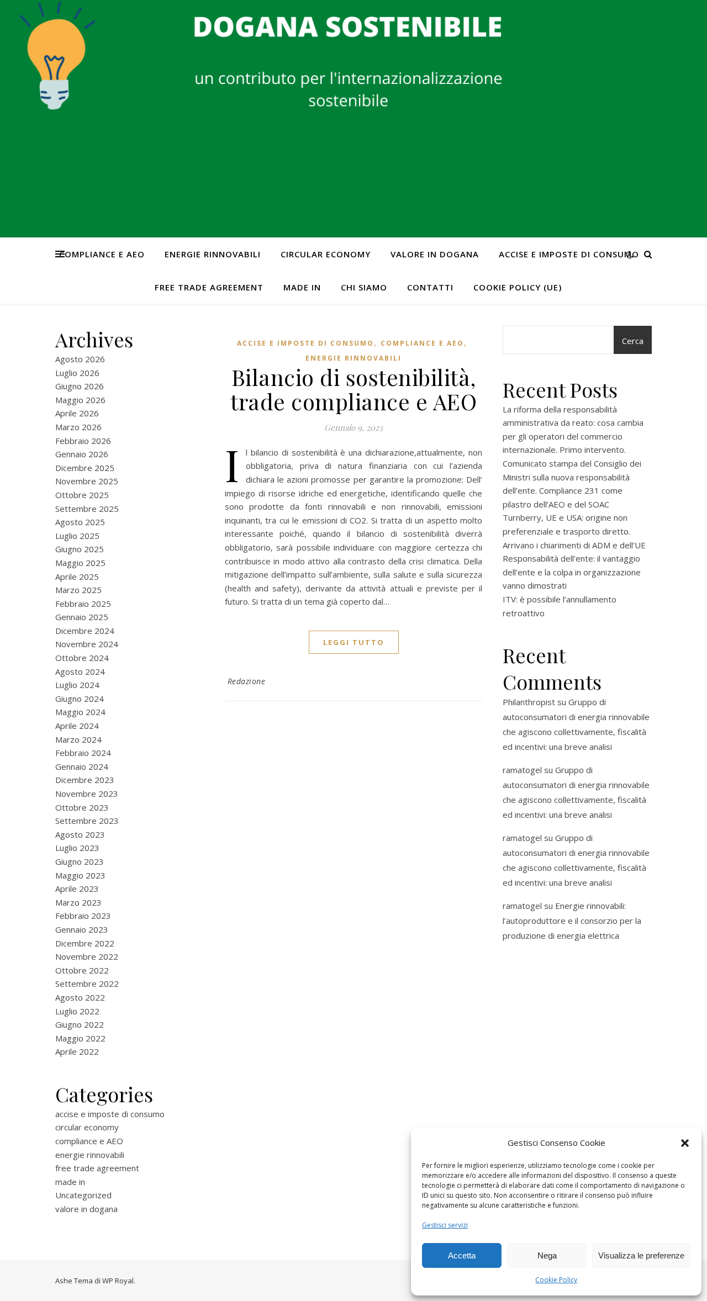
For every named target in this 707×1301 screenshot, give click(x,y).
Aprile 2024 (77, 725)
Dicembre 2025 (84, 467)
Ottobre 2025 (82, 494)
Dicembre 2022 (84, 943)
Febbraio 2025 (83, 603)
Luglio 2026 (77, 372)
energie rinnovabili (213, 254)
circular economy (326, 254)
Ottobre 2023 (82, 807)
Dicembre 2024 (84, 630)
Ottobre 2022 (82, 970)
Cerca (632, 340)
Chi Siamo (364, 287)
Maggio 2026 (80, 399)
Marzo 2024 (78, 739)
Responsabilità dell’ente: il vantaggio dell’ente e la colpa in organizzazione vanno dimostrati (572, 572)
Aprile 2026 (77, 413)
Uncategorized (83, 1194)
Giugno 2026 (79, 386)
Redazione (247, 681)
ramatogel (522, 769)
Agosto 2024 (80, 671)
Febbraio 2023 (83, 915)
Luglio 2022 (77, 1011)
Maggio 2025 (80, 562)
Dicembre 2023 (84, 779)
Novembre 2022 (86, 956)
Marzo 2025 (78, 589)
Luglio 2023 (77, 847)
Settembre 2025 (87, 508)
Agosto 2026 (80, 358)
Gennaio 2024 (81, 766)
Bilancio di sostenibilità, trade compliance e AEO (353, 389)
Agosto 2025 (80, 521)
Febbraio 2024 (83, 752)
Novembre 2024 (86, 643)
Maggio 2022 (80, 1038)
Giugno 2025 (79, 548)
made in (302, 287)
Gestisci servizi (445, 1225)
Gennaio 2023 (81, 929)
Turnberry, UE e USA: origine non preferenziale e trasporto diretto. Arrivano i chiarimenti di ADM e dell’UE (574, 531)
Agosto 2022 (80, 997)
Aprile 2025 (77, 576)
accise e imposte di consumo (569, 254)
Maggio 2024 (80, 711)
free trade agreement (209, 287)
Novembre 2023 (86, 793)
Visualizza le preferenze (641, 1255)
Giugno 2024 (79, 698)
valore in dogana (435, 254)
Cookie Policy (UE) (517, 287)
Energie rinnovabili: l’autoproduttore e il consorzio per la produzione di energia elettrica (572, 920)
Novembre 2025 (86, 480)
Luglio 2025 (77, 535)
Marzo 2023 (78, 902)
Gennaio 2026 (81, 453)
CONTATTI (430, 287)
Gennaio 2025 (81, 616)
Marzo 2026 (78, 426)
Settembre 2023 (87, 820)
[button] (684, 1143)
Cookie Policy (556, 1279)
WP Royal (118, 1281)
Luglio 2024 (77, 684)
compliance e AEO (102, 254)
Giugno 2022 (79, 1024)
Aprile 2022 (77, 1051)
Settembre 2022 (87, 983)
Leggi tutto (353, 642)
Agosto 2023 (80, 834)
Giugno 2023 (79, 861)
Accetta (462, 1255)
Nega (547, 1255)
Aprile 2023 (77, 888)
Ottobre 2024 (82, 657)
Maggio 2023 (80, 875)
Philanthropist (529, 701)
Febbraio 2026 (83, 440)
